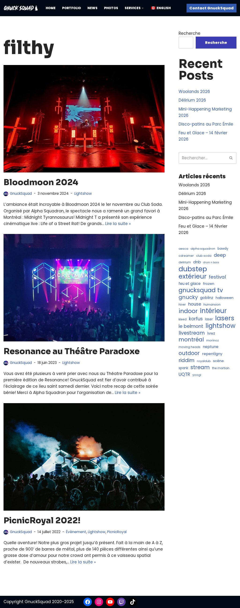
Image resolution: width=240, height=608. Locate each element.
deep (220, 255)
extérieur (192, 276)
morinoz (212, 340)
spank (183, 368)
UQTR (184, 374)
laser (209, 319)
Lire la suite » (118, 223)
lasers (224, 318)
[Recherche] (231, 158)
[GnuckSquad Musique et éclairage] (21, 8)
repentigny (212, 353)
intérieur (213, 311)
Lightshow (83, 193)
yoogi (196, 375)
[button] (142, 8)
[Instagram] (99, 602)
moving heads (189, 347)
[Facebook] (87, 602)
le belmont (191, 326)
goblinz (206, 297)
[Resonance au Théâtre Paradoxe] (84, 287)
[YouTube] (110, 602)
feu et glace (190, 283)
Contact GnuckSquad (211, 8)
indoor (188, 311)
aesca (183, 249)
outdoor (189, 353)
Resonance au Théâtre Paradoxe (72, 351)
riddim (187, 360)
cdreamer (186, 256)
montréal (191, 340)
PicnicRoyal (117, 531)
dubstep (193, 269)
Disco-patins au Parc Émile (206, 124)
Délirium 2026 (192, 100)
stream (200, 367)
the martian (220, 368)
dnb (197, 262)
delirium (185, 262)
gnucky (188, 297)
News (92, 8)
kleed (183, 319)
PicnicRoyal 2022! (42, 520)
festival (217, 277)
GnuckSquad (21, 193)
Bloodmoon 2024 (41, 182)
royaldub (204, 361)
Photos (111, 8)
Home (51, 8)
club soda (203, 256)
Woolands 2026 (194, 91)
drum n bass (211, 262)
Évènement (76, 531)
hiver (182, 304)
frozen (208, 283)
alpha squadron (203, 249)
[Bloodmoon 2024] (84, 118)
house (194, 304)
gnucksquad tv (201, 290)
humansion (212, 304)
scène (218, 360)
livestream (192, 333)
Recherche (189, 33)
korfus (196, 319)
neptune (210, 346)
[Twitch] (121, 602)
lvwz (211, 333)
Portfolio (71, 8)
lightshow (220, 326)
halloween (224, 297)
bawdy (223, 248)
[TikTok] (132, 602)
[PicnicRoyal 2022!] (84, 457)
